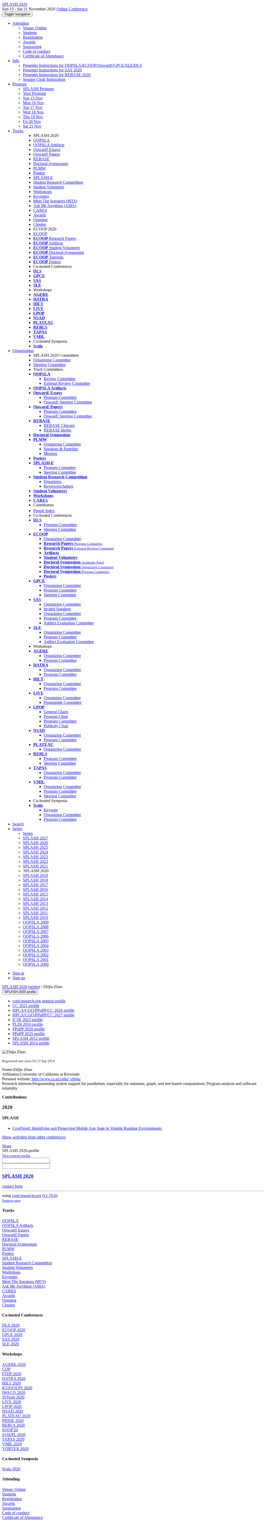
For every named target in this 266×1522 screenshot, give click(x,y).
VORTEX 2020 (15, 1448)
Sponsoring (32, 46)
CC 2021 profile (25, 1005)
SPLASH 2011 (35, 913)
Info (15, 60)
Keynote (51, 810)
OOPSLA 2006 (36, 936)
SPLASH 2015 (35, 894)
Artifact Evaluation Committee (69, 623)
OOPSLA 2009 (36, 922)
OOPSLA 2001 (36, 959)
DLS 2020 (10, 1325)
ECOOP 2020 (13, 1330)
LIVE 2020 (11, 1402)
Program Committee (60, 397)
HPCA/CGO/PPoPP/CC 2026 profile (43, 1010)
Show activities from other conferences (34, 1137)
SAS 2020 (10, 1339)
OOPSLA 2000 (36, 964)
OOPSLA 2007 (36, 931)
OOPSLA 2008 (36, 927)
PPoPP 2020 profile (28, 1029)
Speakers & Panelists (61, 449)
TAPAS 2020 (13, 1439)
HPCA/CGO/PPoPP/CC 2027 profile (43, 1015)
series (34, 986)
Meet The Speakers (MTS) (55, 201)
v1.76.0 (50, 1195)
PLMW (39, 168)
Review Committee (59, 378)
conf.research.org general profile (38, 1001)
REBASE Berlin (57, 430)
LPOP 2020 (12, 1406)
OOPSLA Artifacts (48, 145)
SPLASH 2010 (35, 917)
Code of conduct (36, 51)
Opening (40, 219)
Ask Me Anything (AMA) (54, 205)
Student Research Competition (58, 182)
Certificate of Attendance (43, 56)
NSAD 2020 (12, 1411)
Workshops (42, 191)
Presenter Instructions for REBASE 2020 (56, 74)
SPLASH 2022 (35, 861)
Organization (23, 350)
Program (19, 84)
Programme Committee (63, 702)
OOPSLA (41, 140)
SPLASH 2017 (35, 885)
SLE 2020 (10, 1344)
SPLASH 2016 (35, 889)
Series (28, 833)
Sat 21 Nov (32, 126)
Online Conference (72, 9)
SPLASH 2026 (35, 843)
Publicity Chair (56, 726)
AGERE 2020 (14, 1364)
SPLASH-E (43, 177)
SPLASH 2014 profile (30, 1043)
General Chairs (56, 712)
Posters (39, 173)
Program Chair (56, 716)
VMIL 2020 (12, 1444)
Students (30, 32)
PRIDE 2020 (13, 1420)
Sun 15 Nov (33, 98)
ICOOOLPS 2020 (17, 1388)
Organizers (53, 481)
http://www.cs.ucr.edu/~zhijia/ (56, 1079)
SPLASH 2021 (35, 866)
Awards (29, 42)
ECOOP (40, 233)
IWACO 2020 (13, 1392)
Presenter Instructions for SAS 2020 (52, 70)
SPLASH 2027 (35, 838)
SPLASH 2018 (35, 880)
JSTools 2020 (13, 1397)
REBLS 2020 (13, 1425)
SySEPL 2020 (13, 1434)
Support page (11, 1200)
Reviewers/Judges (58, 486)
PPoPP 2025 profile (28, 1033)
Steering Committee (49, 364)
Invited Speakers (57, 609)
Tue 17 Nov (33, 107)
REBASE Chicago (59, 425)
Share (6, 1146)
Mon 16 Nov (33, 103)
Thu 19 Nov (33, 117)
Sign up (18, 978)
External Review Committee (67, 383)
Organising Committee (62, 698)
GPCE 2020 (12, 1334)
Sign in (18, 973)
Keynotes (41, 196)
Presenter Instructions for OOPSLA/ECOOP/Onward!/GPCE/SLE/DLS (82, 65)
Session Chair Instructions (44, 79)
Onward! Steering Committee (68, 402)
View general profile (16, 1155)
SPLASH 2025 (35, 847)
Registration (33, 37)
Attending (20, 23)
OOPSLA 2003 (36, 950)
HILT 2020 (11, 1383)
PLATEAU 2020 (16, 1416)
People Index (44, 510)
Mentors (50, 453)
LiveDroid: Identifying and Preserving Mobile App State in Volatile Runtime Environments (87, 1128)
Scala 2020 (11, 1469)
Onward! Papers (46, 154)
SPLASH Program (38, 89)
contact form (12, 1186)
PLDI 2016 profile (27, 1024)
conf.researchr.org (26, 1195)
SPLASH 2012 (35, 908)
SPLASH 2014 (35, 899)
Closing (39, 224)
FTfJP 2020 (11, 1374)
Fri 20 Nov (32, 121)
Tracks (17, 131)
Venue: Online (34, 28)
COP (6, 1369)
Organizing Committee (52, 360)
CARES (40, 210)
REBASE (41, 159)
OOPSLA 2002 (36, 955)
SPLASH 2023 (35, 857)
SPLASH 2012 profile (30, 1038)
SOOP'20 (10, 1430)
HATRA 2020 (13, 1378)
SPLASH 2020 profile (20, 992)
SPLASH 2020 (14, 986)
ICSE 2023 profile (27, 1019)
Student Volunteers (48, 187)
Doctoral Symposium (50, 163)
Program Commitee (60, 467)
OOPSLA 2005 (36, 941)
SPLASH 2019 (35, 875)
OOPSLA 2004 (36, 945)
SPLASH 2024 (35, 852)
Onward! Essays (46, 149)
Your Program (34, 93)
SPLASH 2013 (35, 903)
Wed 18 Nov (33, 112)
